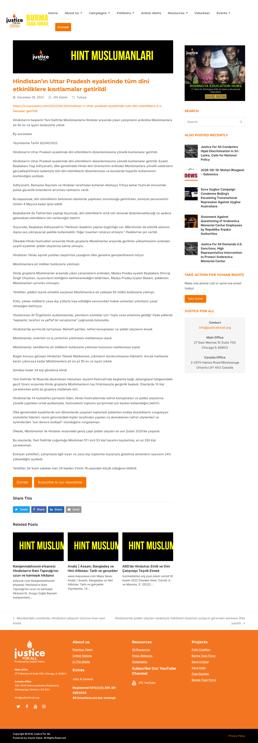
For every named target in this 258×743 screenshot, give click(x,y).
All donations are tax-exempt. (94, 698)
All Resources (141, 649)
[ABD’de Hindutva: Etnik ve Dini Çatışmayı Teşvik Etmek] (147, 546)
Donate (22, 482)
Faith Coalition (201, 649)
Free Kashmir (200, 673)
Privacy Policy (237, 735)
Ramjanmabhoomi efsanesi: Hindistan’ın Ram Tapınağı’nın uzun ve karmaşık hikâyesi (35, 570)
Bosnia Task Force (204, 680)
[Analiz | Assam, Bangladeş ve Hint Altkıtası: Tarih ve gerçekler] (93, 546)
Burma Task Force (203, 655)
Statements (139, 661)
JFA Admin (60, 97)
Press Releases (142, 655)
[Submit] (241, 122)
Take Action (195, 298)
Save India (199, 667)
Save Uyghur (200, 661)
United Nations (82, 655)
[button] (21, 509)
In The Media (81, 661)
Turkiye (81, 97)
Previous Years (83, 649)
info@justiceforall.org (215, 327)
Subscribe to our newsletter (60, 482)
